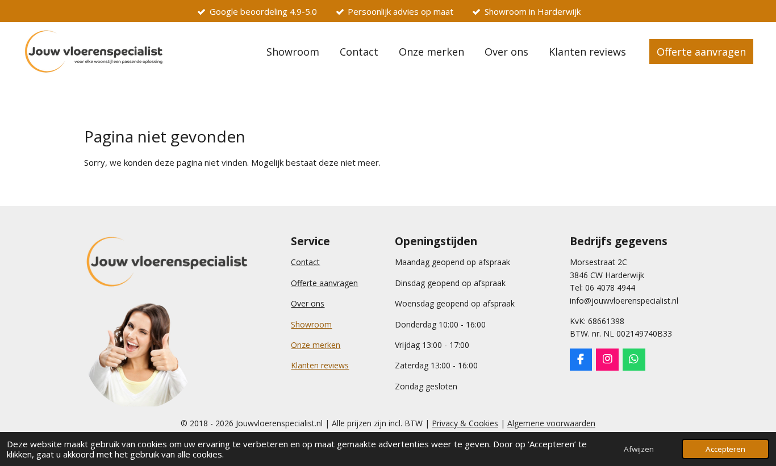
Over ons (307, 303)
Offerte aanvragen (324, 283)
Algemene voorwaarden (551, 423)
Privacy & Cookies (465, 423)
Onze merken (315, 344)
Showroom (311, 324)
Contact (305, 262)
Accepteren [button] (725, 449)
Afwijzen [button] (639, 449)
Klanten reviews (320, 365)
